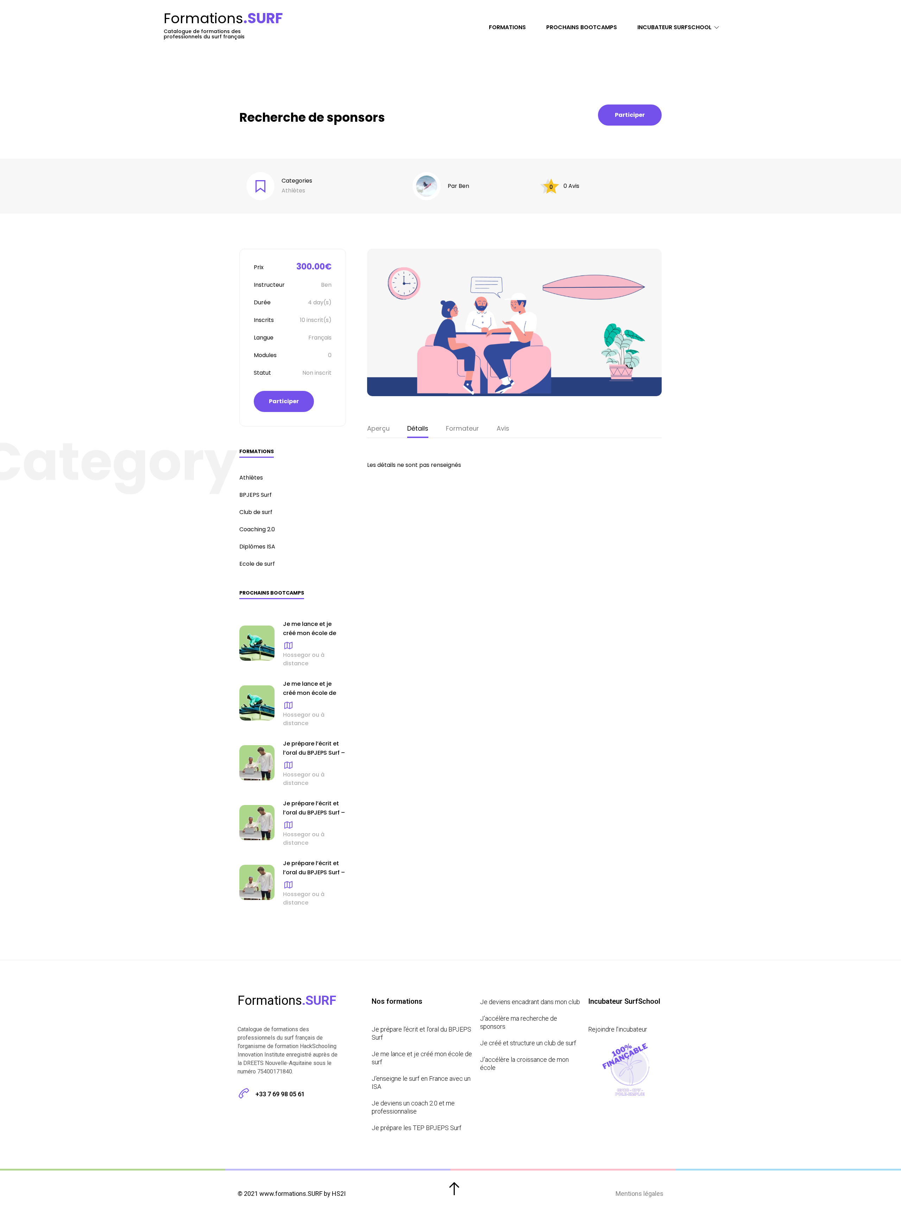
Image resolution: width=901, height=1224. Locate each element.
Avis (503, 428)
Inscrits (264, 320)
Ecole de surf (257, 564)
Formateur (462, 428)
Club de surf (255, 512)
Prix (259, 267)
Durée (262, 302)
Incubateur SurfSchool (674, 27)
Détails (417, 428)
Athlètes (293, 190)
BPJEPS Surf (255, 495)
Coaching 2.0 (257, 529)
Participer (630, 115)
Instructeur (269, 285)
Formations (507, 27)
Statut (262, 373)
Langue (263, 338)
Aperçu (378, 428)
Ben (464, 186)
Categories (297, 181)
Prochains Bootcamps (581, 27)
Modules (265, 355)
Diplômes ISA (257, 547)
